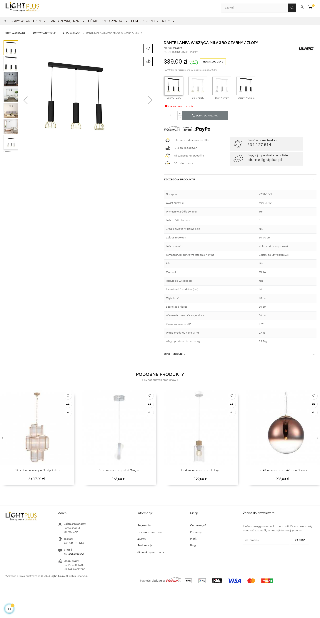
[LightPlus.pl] (207, 578)
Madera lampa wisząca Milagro (201, 470)
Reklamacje (144, 545)
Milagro (177, 48)
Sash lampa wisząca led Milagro (119, 470)
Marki (193, 539)
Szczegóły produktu (179, 179)
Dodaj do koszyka (207, 115)
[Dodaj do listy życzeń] (148, 48)
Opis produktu (174, 354)
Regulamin (144, 525)
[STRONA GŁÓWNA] (5, 20)
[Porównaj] (148, 61)
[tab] (240, 180)
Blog (193, 545)
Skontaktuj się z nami (150, 552)
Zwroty (141, 539)
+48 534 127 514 (74, 543)
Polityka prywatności (150, 532)
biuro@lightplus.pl (74, 554)
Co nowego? (198, 525)
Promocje (196, 532)
